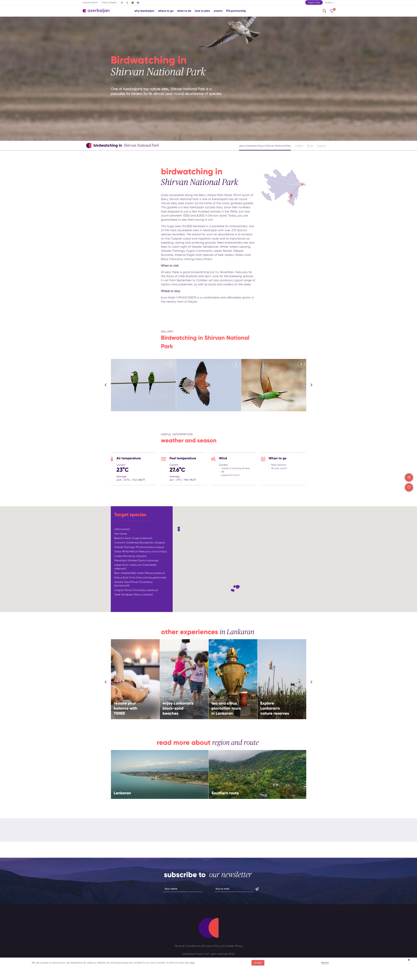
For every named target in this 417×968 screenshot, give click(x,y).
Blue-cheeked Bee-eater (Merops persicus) (139, 573)
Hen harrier (120, 533)
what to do (184, 11)
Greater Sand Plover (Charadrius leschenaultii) (133, 583)
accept (258, 962)
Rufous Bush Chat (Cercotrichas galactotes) (140, 577)
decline (325, 962)
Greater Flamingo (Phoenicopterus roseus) (139, 547)
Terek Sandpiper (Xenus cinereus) (133, 594)
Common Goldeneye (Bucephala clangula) (139, 542)
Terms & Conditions (187, 945)
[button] (178, 530)
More (133, 686)
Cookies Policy (233, 945)
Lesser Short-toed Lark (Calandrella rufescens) (135, 566)
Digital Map (314, 2)
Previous (105, 385)
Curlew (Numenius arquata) (130, 556)
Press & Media (109, 2)
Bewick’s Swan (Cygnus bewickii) (133, 538)
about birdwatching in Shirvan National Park (265, 145)
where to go (165, 11)
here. (192, 962)
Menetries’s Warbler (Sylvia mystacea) (136, 560)
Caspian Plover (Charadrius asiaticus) (136, 590)
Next (311, 385)
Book (310, 145)
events (218, 11)
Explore (321, 145)
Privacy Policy (212, 945)
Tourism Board (90, 2)
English (328, 2)
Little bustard (122, 529)
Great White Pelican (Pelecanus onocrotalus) (140, 551)
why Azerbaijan (144, 11)
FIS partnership (236, 11)
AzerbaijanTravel (192, 954)
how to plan (202, 11)
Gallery (299, 145)
